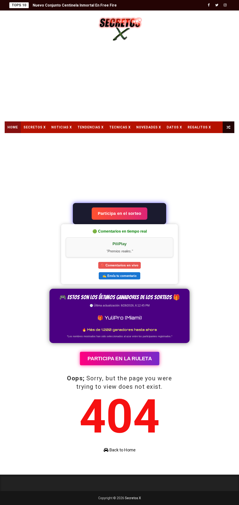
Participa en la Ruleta (119, 358)
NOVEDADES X (148, 127)
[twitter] (216, 5)
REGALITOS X (199, 127)
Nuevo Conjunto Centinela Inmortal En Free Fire (75, 5)
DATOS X (174, 127)
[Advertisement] (119, 81)
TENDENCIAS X (90, 127)
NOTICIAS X (61, 127)
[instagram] (224, 5)
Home (12, 127)
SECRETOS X (35, 127)
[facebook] (208, 5)
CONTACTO (17, 139)
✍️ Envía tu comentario (119, 276)
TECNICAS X (120, 127)
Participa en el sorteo (119, 213)
